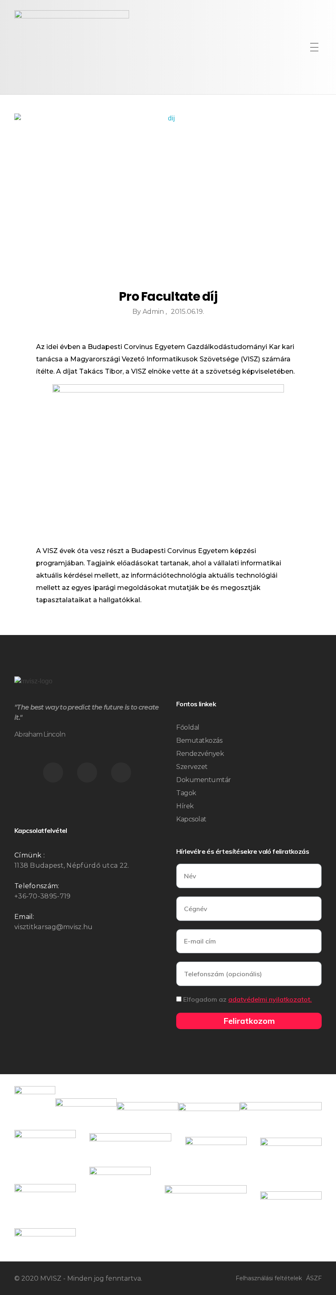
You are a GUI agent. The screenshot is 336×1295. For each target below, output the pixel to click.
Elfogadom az (247, 999)
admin (154, 311)
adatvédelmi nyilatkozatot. (270, 999)
